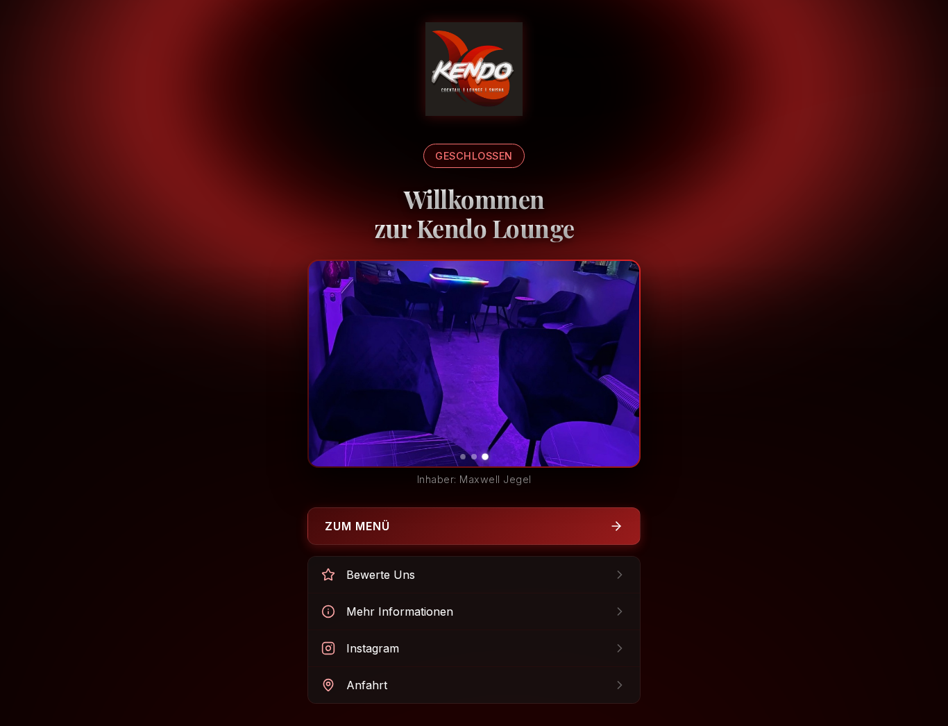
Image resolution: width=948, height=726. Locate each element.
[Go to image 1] (462, 456)
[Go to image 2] (474, 456)
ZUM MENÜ (357, 526)
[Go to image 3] (485, 456)
